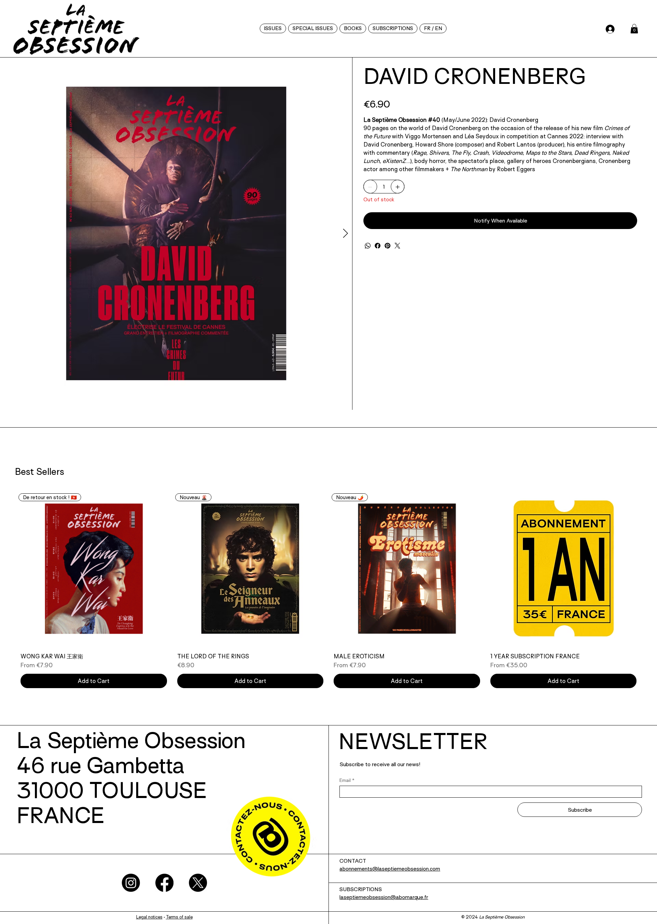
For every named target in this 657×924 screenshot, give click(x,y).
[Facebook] (377, 245)
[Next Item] (345, 234)
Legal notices (149, 917)
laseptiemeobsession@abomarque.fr (383, 897)
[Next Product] (654, 568)
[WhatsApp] (367, 245)
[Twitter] (397, 245)
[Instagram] (131, 883)
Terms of (175, 917)
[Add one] (397, 187)
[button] (433, 28)
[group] (328, 592)
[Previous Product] (3, 568)
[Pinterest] (387, 245)
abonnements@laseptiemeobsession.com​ (389, 869)
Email (347, 780)
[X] (198, 883)
